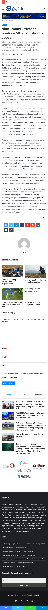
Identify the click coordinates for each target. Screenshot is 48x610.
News (11, 20)
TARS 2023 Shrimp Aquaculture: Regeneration (9, 281)
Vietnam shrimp (8, 566)
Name (4, 349)
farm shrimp (6, 544)
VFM (6, 54)
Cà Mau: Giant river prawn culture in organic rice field (12, 304)
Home (5, 20)
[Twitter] (11, 225)
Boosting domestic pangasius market (33, 303)
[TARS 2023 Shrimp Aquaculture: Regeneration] (12, 271)
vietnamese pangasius (22, 559)
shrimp (23, 555)
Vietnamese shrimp (9, 563)
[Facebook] (6, 225)
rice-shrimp (26, 544)
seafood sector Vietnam (10, 555)
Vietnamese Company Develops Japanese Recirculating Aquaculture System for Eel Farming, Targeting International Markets (31, 426)
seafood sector (28, 551)
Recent (8, 395)
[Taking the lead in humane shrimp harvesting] (8, 437)
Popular (22, 395)
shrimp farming (7, 559)
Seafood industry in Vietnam (11, 551)
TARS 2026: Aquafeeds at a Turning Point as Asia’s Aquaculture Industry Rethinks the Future (30, 415)
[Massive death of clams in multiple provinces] (35, 271)
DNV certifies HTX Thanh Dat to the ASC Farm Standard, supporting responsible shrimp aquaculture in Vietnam (30, 405)
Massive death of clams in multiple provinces (35, 281)
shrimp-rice (31, 555)
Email (4, 357)
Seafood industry (21, 547)
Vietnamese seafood (38, 559)
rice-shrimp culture (39, 544)
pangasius (16, 544)
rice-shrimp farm (8, 547)
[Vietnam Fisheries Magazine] (14, 9)
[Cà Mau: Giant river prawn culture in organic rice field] (12, 294)
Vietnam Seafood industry (26, 563)
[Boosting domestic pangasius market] (35, 294)
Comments (38, 395)
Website (4, 365)
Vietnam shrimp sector (22, 566)
